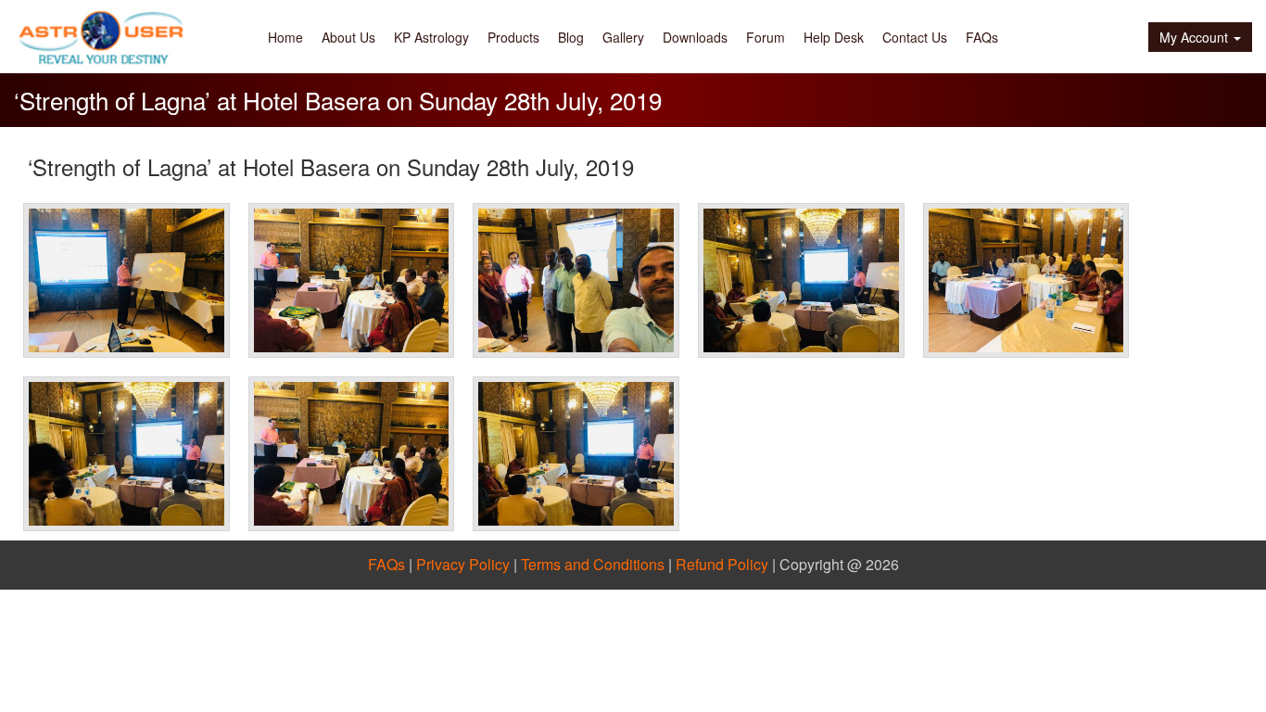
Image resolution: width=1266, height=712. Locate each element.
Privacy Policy (463, 564)
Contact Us (914, 37)
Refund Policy (722, 564)
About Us (348, 37)
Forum (765, 37)
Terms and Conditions (593, 564)
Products (513, 37)
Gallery (623, 37)
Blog (571, 37)
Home (285, 37)
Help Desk (834, 37)
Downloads (695, 37)
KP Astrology (431, 37)
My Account (1193, 37)
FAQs (982, 37)
